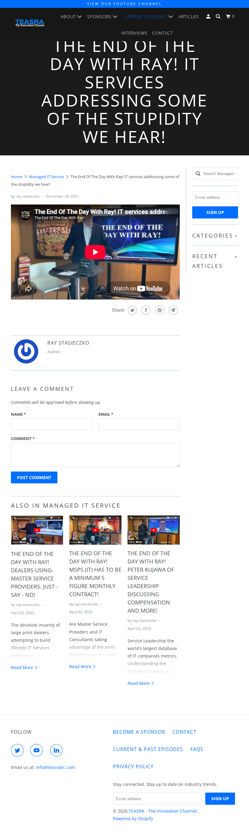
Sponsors (100, 16)
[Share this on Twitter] (131, 310)
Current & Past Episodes (148, 749)
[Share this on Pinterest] (159, 310)
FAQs (196, 749)
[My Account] (209, 16)
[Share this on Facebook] (145, 310)
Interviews (134, 33)
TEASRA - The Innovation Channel (163, 811)
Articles (189, 16)
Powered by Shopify (133, 818)
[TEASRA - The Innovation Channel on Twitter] (18, 750)
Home (16, 176)
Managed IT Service (46, 176)
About (69, 16)
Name (18, 414)
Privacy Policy (133, 766)
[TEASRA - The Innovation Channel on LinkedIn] (57, 750)
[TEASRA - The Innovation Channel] (30, 24)
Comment (23, 438)
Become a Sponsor (139, 732)
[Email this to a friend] (172, 310)
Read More (22, 667)
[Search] (219, 16)
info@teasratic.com (55, 767)
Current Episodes (146, 16)
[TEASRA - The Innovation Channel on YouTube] (38, 750)
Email (105, 414)
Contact (162, 33)
